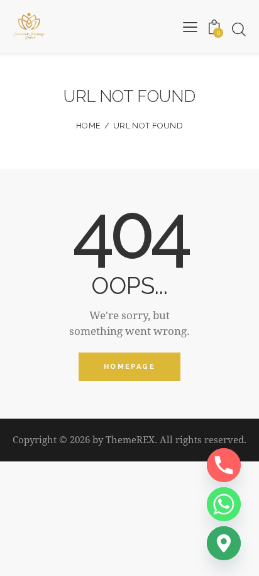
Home (88, 125)
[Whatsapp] (224, 504)
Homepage (129, 367)
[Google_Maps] (224, 543)
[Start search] (238, 29)
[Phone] (224, 465)
